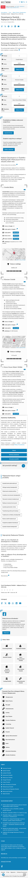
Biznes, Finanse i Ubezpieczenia (19, 12)
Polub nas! (6, 632)
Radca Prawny (9, 701)
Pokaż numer (16, 238)
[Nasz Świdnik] (6, 2)
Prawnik (8, 731)
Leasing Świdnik (7, 681)
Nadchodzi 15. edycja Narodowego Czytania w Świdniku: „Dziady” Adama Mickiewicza (14, 819)
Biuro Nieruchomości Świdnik (20, 659)
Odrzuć (14, 450)
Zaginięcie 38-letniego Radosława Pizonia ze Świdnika (13, 833)
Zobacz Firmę (19, 69)
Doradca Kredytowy (10, 755)
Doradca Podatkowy (10, 720)
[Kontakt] (22, 2)
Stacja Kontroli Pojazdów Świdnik (11, 789)
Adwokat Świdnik (7, 657)
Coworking (8, 724)
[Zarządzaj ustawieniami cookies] (3, 875)
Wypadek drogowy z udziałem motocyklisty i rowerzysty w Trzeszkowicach (13, 815)
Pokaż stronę (16, 235)
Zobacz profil (15, 232)
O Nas (7, 872)
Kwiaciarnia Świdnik (7, 775)
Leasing (7, 712)
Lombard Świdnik (7, 773)
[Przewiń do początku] (24, 874)
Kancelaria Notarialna (11, 751)
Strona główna (4, 12)
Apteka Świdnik (6, 770)
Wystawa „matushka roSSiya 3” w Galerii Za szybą (15, 812)
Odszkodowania (9, 708)
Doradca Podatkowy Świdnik (7, 671)
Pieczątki (8, 704)
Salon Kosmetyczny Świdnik (9, 784)
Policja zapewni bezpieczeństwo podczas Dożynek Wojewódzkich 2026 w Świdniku (15, 805)
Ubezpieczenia (9, 697)
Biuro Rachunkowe (10, 739)
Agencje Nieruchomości (11, 735)
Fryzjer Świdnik (6, 782)
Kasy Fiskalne (9, 716)
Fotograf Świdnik (7, 779)
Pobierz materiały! (8, 149)
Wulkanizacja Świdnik (8, 786)
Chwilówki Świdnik (20, 648)
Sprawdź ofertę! (8, 132)
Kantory (8, 747)
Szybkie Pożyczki (10, 728)
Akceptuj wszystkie (14, 459)
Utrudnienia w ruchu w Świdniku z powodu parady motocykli (13, 809)
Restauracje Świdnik (7, 791)
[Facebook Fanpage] (20, 2)
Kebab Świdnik (6, 793)
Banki (7, 743)
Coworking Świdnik (7, 648)
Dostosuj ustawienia (14, 454)
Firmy (10, 12)
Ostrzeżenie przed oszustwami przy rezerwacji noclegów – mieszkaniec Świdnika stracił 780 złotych (14, 824)
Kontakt (24, 857)
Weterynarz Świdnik (7, 777)
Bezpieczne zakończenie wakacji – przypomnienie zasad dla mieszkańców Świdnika (14, 829)
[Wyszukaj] (24, 2)
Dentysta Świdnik (7, 768)
